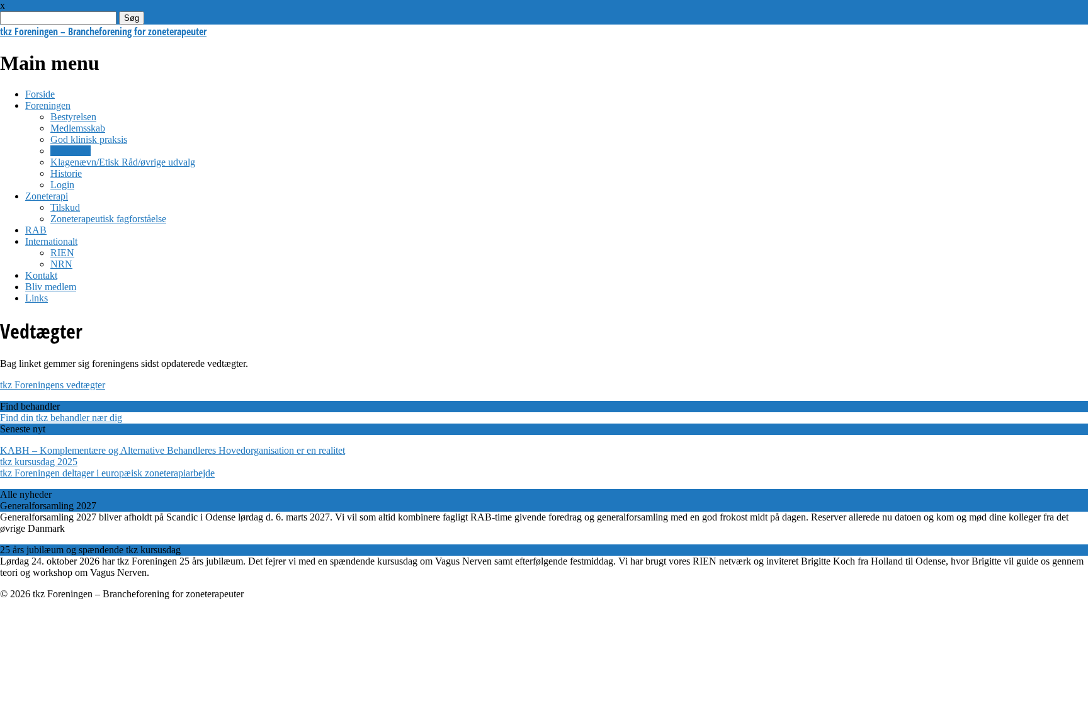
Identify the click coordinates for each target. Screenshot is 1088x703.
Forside (40, 94)
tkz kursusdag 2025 (38, 461)
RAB (36, 230)
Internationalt (51, 241)
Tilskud (65, 207)
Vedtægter (70, 150)
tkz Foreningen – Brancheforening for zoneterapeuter (103, 31)
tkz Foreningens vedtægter (52, 385)
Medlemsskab (77, 128)
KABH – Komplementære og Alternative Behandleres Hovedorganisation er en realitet (172, 450)
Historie (66, 173)
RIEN (62, 252)
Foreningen (48, 105)
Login (62, 184)
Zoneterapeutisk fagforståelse (108, 218)
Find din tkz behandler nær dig (61, 417)
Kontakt (41, 275)
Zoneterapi (46, 196)
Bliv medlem (50, 286)
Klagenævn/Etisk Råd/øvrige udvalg (122, 162)
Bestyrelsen (73, 116)
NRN (61, 264)
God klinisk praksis (88, 139)
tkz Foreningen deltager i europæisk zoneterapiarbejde (107, 473)
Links (36, 298)
